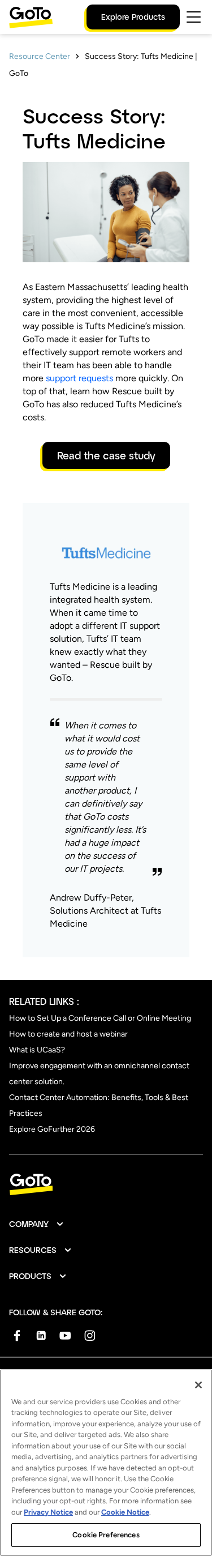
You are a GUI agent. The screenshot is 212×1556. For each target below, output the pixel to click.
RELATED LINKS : (44, 1001)
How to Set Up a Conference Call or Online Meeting (100, 1018)
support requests (79, 378)
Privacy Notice (48, 1512)
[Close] (198, 1384)
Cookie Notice (125, 1512)
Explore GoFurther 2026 (52, 1129)
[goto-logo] (106, 1184)
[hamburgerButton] (193, 17)
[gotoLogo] (31, 17)
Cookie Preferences (105, 1535)
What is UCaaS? (37, 1050)
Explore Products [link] (133, 17)
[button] (36, 1224)
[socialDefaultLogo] (16, 1335)
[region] (106, 1462)
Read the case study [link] (106, 455)
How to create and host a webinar (68, 1034)
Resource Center (39, 56)
